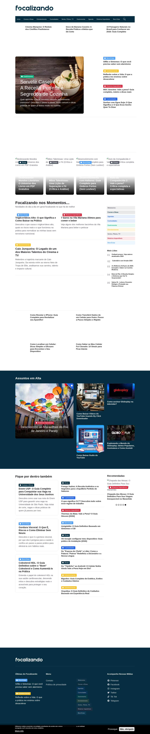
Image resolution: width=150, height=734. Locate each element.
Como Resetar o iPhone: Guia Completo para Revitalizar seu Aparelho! (44, 317)
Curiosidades (54, 19)
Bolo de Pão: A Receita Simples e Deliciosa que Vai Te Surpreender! (123, 276)
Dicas (24, 162)
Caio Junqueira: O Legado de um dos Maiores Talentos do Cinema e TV (36, 252)
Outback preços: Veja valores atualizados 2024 (122, 255)
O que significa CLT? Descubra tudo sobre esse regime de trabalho (81, 502)
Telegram (115, 701)
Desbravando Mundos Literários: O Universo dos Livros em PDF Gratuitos (29, 183)
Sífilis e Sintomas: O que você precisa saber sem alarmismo (117, 63)
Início (18, 19)
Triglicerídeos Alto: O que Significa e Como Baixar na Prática (35, 219)
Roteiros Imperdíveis (114, 86)
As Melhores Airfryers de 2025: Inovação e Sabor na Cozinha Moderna (123, 268)
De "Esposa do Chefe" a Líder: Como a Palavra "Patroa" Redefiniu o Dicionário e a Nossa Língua (81, 553)
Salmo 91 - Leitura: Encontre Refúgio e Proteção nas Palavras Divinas (122, 284)
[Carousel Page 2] (118, 505)
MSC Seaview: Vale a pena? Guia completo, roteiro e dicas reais (118, 91)
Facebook (115, 684)
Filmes (54, 162)
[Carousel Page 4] (123, 505)
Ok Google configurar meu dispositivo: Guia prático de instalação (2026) (81, 540)
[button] (124, 19)
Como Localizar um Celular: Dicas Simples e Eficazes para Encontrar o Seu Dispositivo (43, 347)
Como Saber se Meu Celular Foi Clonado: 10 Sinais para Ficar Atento (89, 346)
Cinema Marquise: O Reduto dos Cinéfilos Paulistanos (38, 28)
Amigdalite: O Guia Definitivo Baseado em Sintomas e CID (80, 527)
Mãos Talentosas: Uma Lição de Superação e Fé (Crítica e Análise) (59, 184)
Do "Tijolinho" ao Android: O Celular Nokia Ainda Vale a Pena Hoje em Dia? (81, 567)
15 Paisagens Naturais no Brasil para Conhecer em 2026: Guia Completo (119, 29)
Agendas (111, 216)
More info (19, 731)
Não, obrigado (127, 729)
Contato (49, 680)
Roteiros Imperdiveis (103, 19)
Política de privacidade (56, 684)
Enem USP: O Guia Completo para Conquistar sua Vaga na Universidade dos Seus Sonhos (36, 491)
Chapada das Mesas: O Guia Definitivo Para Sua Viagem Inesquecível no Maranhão (120, 496)
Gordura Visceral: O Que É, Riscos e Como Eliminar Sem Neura (35, 530)
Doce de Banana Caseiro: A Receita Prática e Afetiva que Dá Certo (79, 29)
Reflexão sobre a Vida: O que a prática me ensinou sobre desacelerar (117, 76)
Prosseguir (113, 729)
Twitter (114, 692)
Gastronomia (81, 19)
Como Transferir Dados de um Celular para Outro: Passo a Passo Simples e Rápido (90, 317)
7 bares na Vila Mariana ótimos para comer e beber (81, 219)
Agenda (90, 19)
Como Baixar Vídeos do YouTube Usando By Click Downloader (89, 416)
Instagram (115, 688)
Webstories (112, 208)
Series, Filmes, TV (67, 19)
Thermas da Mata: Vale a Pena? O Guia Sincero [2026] (79, 515)
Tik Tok (114, 697)
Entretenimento (42, 19)
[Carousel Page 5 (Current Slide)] (125, 505)
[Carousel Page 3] (121, 505)
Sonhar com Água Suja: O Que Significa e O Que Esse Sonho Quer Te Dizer (117, 104)
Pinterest (115, 680)
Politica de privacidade (69, 726)
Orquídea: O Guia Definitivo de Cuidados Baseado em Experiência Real (80, 592)
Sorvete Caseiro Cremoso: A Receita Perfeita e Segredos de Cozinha (49, 88)
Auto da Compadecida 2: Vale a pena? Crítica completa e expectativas (120, 183)
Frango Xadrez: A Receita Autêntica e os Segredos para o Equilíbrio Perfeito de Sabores (80, 488)
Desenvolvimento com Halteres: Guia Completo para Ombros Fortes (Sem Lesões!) (90, 183)
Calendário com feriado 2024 (122, 260)
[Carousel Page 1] (116, 505)
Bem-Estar (116, 19)
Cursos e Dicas (28, 19)
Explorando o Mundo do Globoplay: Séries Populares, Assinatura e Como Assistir (120, 445)
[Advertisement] (76, 134)
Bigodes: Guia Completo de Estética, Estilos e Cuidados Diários (82, 579)
